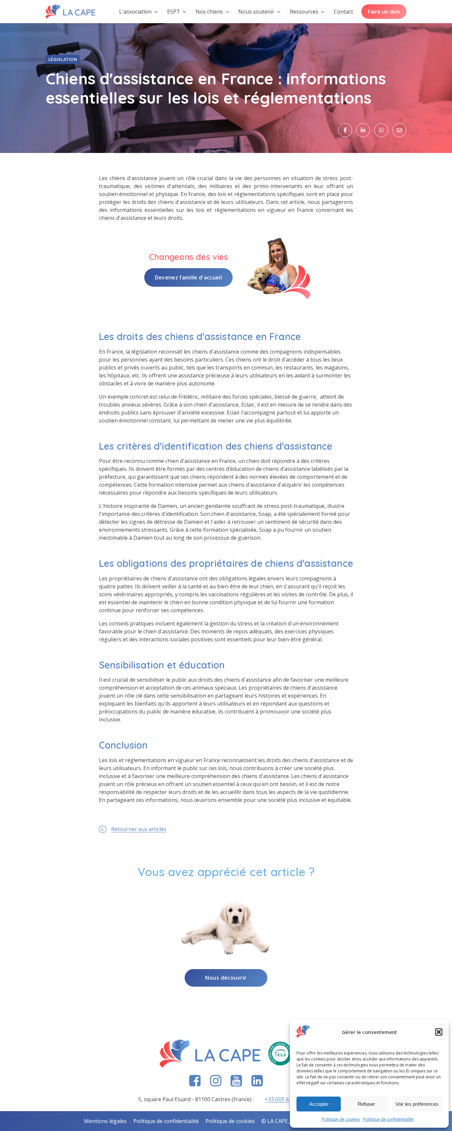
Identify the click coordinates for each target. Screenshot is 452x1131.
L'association (135, 11)
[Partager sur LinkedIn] (363, 130)
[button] (438, 1032)
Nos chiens (209, 11)
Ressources (304, 11)
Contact (343, 11)
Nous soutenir (256, 11)
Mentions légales (105, 1121)
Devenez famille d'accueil (188, 277)
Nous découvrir (226, 977)
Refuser (366, 1104)
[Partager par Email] (399, 130)
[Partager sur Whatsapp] (381, 130)
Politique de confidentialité (388, 1119)
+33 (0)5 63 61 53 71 (289, 1099)
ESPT (173, 11)
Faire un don (384, 11)
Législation (62, 59)
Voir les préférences (416, 1104)
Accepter (319, 1104)
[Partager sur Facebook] (345, 130)
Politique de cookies (341, 1119)
